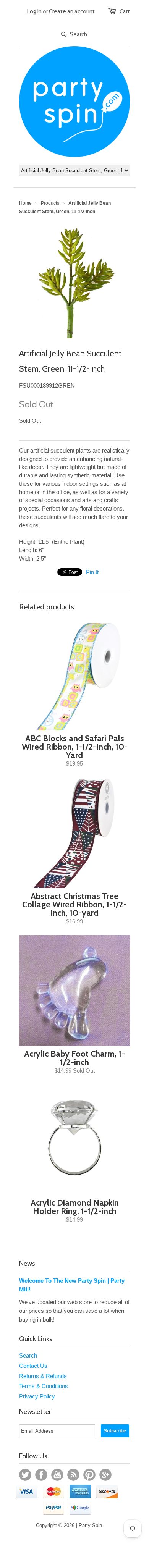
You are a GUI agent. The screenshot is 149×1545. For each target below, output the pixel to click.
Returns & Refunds (43, 1376)
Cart (125, 11)
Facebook (41, 1475)
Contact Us (33, 1365)
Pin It (92, 572)
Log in (34, 11)
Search (28, 1355)
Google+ (105, 1475)
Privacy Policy (37, 1396)
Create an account (72, 11)
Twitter (25, 1475)
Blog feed (73, 1475)
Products (50, 203)
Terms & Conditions (43, 1386)
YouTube (57, 1475)
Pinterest (89, 1475)
